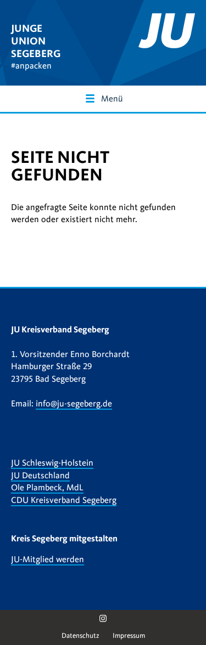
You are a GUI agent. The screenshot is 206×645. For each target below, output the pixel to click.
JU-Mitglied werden (47, 559)
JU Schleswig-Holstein (52, 463)
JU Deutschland (40, 475)
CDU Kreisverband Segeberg (63, 500)
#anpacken (31, 66)
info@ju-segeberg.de (74, 404)
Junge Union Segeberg (35, 41)
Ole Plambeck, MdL (47, 488)
